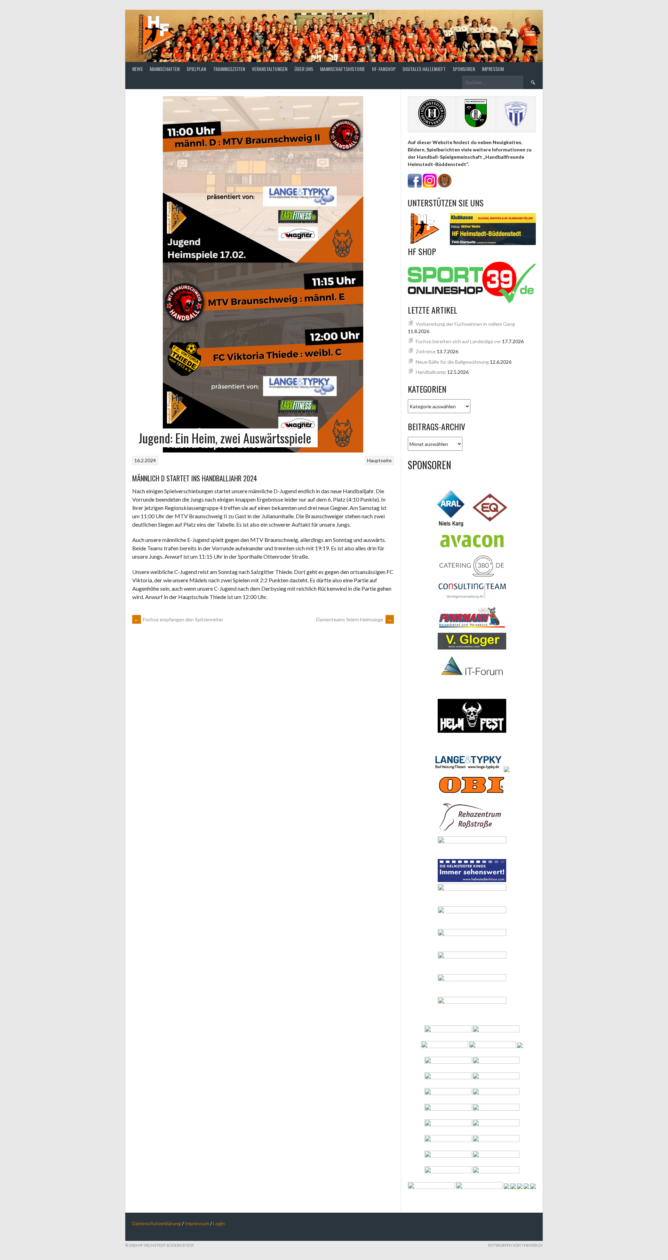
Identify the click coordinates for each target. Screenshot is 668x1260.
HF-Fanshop (384, 68)
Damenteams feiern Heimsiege (354, 619)
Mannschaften (165, 68)
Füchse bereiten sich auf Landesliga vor (458, 341)
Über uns (303, 68)
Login (219, 1223)
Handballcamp (431, 372)
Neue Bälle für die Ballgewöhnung (452, 362)
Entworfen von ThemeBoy (515, 1245)
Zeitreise (426, 351)
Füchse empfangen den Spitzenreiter (178, 619)
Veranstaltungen (269, 68)
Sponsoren (464, 68)
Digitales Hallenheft (424, 68)
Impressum (493, 68)
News (137, 68)
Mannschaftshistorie (342, 68)
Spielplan (196, 68)
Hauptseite (379, 460)
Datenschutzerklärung (156, 1223)
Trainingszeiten (229, 68)
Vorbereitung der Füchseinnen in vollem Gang (465, 324)
